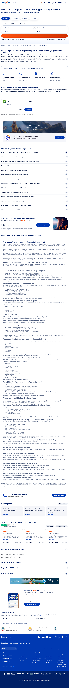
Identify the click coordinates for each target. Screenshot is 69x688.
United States (23, 45)
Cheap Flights (22, 652)
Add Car (22, 39)
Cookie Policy (60, 654)
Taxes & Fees (60, 660)
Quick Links (5, 648)
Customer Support (36, 654)
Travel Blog (34, 662)
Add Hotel (14, 39)
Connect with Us (44, 637)
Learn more (34, 129)
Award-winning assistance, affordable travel (14, 623)
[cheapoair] (34, 583)
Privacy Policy (10, 229)
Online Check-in (35, 656)
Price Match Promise (61, 656)
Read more (5, 514)
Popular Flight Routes (7, 655)
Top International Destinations (6, 662)
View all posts (62, 503)
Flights (8, 45)
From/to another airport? (51, 39)
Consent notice (4, 229)
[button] (43, 2)
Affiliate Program (48, 656)
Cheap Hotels (22, 654)
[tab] (5, 18)
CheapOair (3, 45)
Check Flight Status (59, 495)
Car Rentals (21, 656)
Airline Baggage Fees (36, 658)
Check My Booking (36, 652)
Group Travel (21, 660)
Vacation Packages (23, 658)
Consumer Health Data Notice (62, 667)
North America (15, 45)
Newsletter (46, 662)
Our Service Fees (60, 662)
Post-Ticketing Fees (61, 664)
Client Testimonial (48, 658)
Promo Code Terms (40, 618)
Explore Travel (15, 2)
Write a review (49, 526)
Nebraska (29, 45)
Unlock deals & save (43, 225)
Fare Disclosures (6, 618)
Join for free (59, 137)
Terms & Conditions (61, 658)
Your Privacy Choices (7, 666)
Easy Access (6, 637)
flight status (23, 553)
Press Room (46, 654)
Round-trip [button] (5, 23)
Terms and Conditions (39, 679)
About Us (46, 652)
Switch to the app (32, 604)
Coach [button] (21, 23)
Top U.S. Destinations (7, 658)
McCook (34, 45)
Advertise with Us (48, 660)
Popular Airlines (6, 652)
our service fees (38, 615)
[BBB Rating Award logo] (61, 629)
